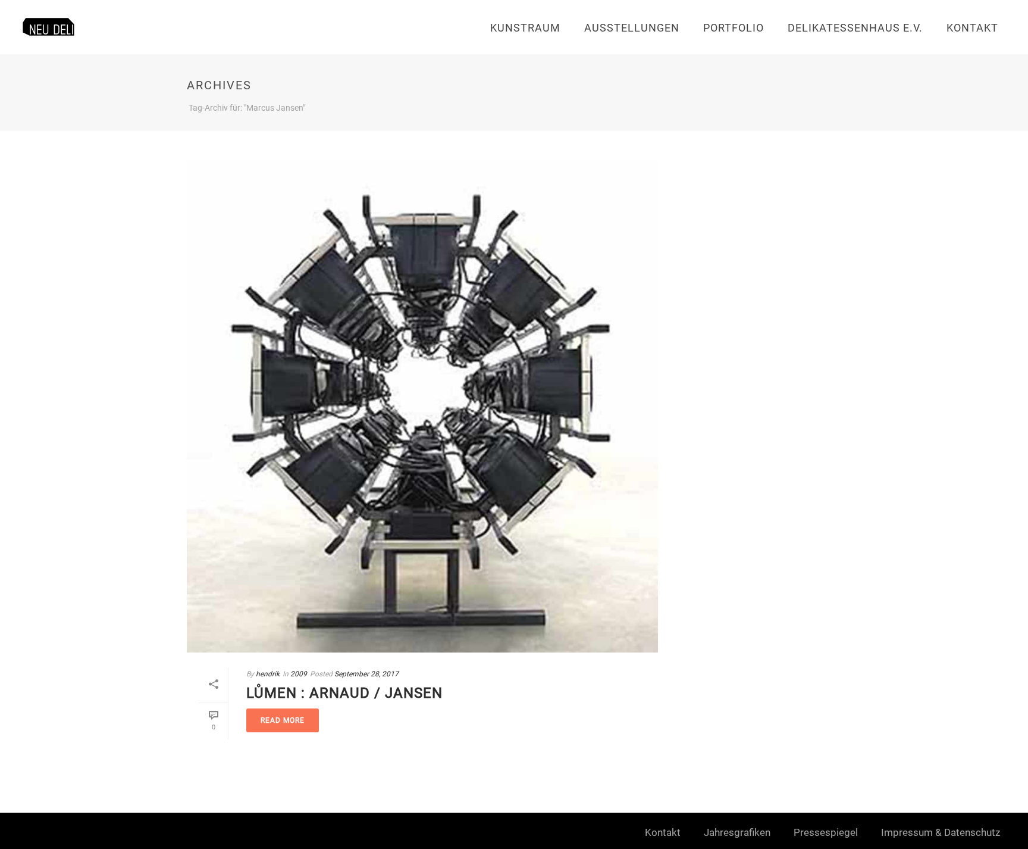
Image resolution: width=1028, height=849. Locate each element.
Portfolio (733, 27)
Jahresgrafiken (737, 832)
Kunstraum (525, 27)
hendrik (268, 674)
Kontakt (972, 27)
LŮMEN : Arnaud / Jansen (344, 693)
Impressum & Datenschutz (940, 832)
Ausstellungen (631, 27)
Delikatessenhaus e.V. (855, 27)
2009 (298, 674)
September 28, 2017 (366, 674)
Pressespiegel (826, 832)
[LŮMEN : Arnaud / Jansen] (422, 406)
